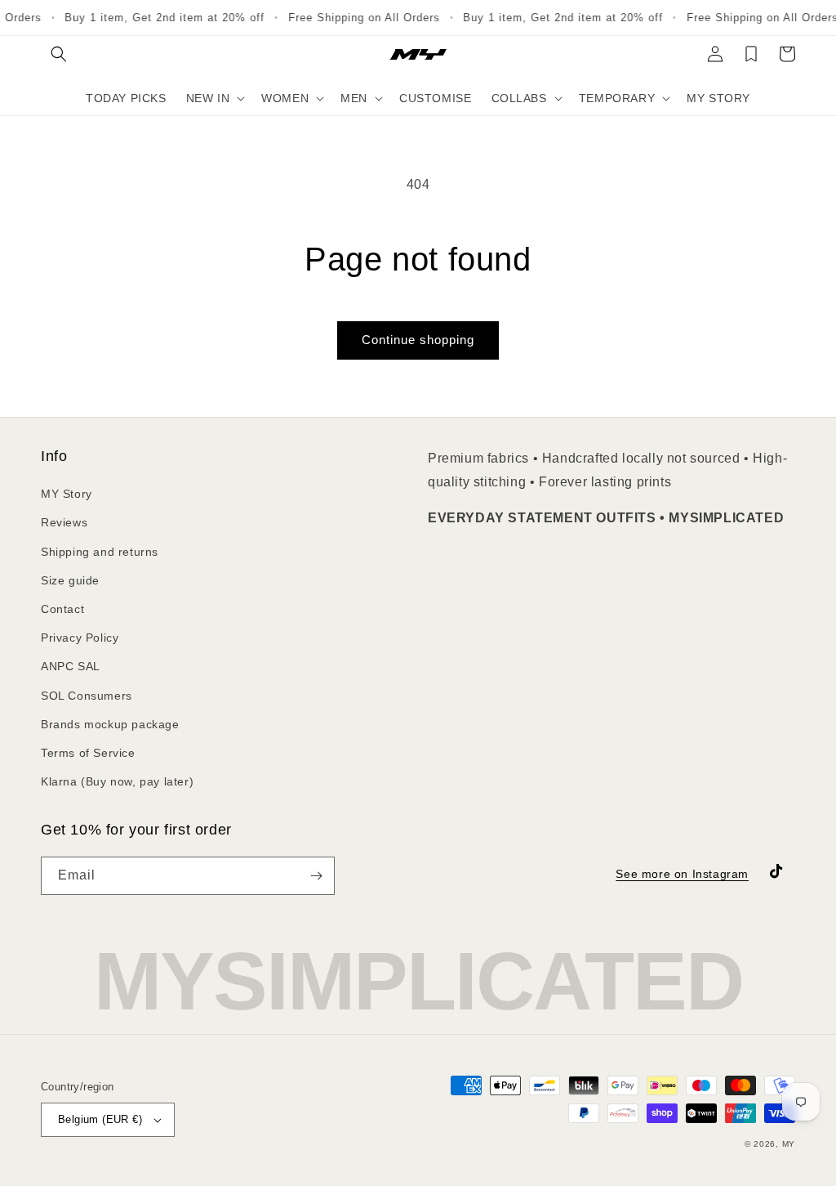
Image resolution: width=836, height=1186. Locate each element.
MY (788, 1143)
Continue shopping (418, 340)
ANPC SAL (70, 666)
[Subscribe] (316, 876)
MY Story (66, 493)
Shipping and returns (99, 551)
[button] (59, 54)
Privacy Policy (79, 637)
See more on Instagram (682, 873)
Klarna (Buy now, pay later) (117, 781)
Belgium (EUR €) (100, 1119)
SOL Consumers (86, 695)
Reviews (64, 522)
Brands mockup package (110, 724)
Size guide (70, 580)
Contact (62, 608)
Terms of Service (88, 752)
